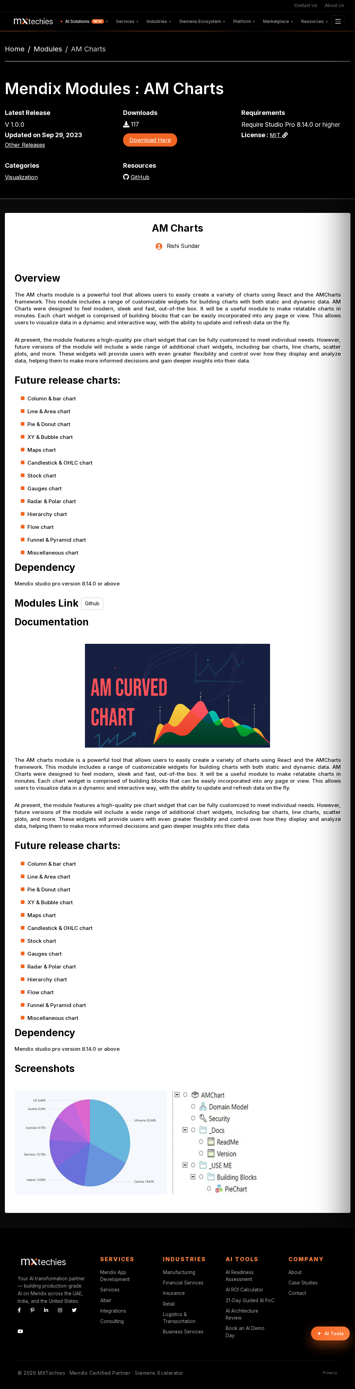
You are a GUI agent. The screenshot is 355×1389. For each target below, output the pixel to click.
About (295, 1272)
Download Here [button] (150, 139)
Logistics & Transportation (179, 1318)
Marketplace (278, 21)
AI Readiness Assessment (240, 1276)
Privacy (330, 1372)
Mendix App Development (115, 1276)
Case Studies (303, 1283)
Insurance (174, 1293)
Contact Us (305, 5)
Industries (159, 21)
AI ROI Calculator (244, 1289)
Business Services (183, 1331)
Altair (105, 1300)
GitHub (140, 177)
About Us (334, 5)
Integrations (113, 1311)
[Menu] (338, 21)
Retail (169, 1304)
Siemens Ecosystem (202, 21)
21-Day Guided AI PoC (250, 1300)
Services (127, 21)
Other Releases (25, 144)
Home (15, 49)
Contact (297, 1293)
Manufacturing (179, 1272)
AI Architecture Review (242, 1314)
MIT (276, 135)
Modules (48, 49)
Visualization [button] (21, 177)
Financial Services (183, 1283)
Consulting (112, 1321)
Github (92, 603)
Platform (244, 21)
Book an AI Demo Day (245, 1331)
